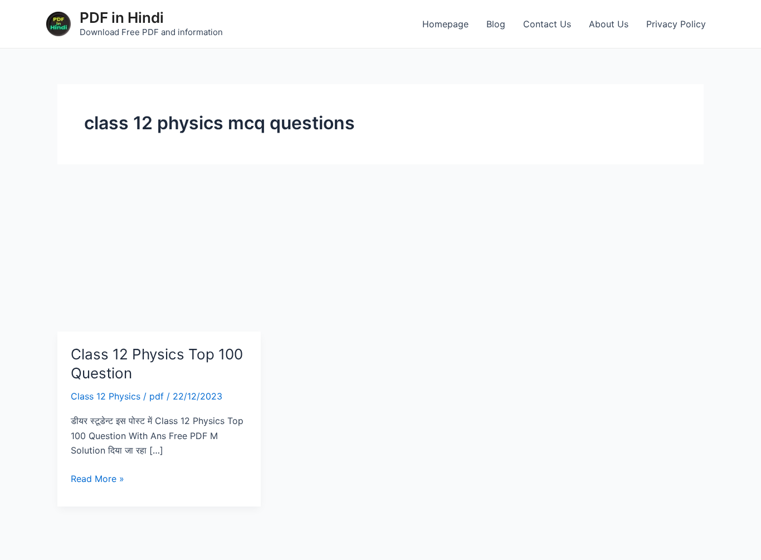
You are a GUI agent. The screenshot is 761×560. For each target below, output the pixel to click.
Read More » (97, 477)
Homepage (445, 24)
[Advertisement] (380, 248)
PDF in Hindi (122, 17)
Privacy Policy (676, 24)
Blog (495, 24)
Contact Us (547, 24)
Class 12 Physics (105, 396)
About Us (608, 24)
